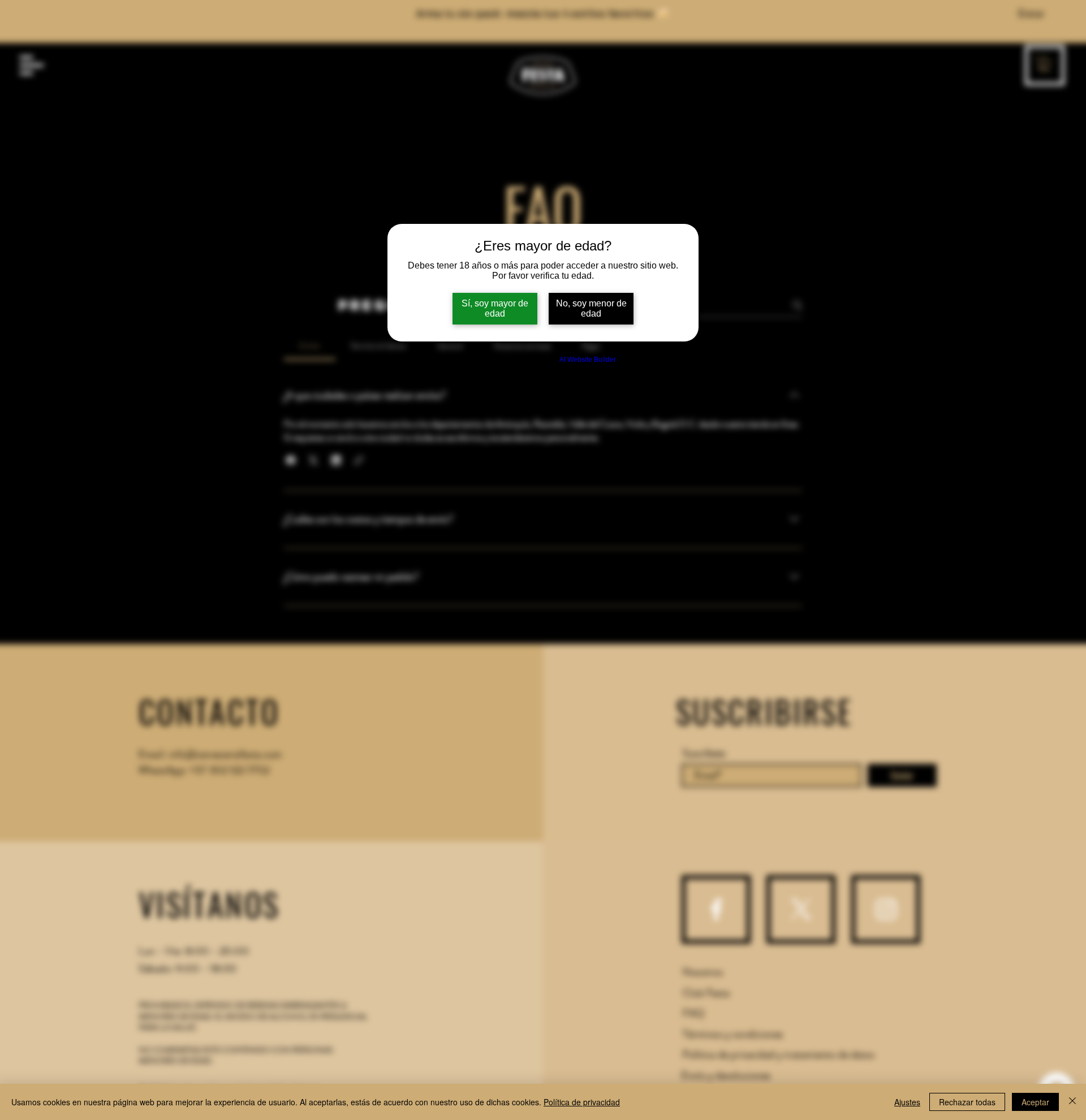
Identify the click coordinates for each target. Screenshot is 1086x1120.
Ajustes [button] (907, 1102)
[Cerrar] (1072, 1102)
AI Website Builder (587, 360)
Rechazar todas (967, 1102)
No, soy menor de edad (591, 308)
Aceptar (1035, 1102)
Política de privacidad (582, 1102)
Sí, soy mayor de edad (495, 308)
